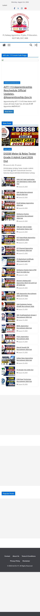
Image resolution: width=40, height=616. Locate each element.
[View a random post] (35, 45)
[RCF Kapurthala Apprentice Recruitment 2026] (8, 240)
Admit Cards (7, 149)
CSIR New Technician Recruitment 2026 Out (24, 380)
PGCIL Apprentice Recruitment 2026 (23, 338)
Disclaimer (26, 561)
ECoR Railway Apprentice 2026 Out (25, 204)
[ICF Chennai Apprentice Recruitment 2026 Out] (8, 251)
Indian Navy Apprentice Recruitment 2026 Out (25, 359)
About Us (16, 556)
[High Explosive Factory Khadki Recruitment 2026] (8, 306)
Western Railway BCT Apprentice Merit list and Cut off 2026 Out (27, 283)
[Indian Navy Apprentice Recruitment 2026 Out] (8, 360)
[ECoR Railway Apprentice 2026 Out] (8, 205)
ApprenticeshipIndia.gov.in (12, 82)
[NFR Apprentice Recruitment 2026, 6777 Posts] (8, 296)
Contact (7, 556)
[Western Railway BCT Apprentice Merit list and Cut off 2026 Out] (8, 284)
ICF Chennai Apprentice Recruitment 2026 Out (25, 249)
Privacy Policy (15, 561)
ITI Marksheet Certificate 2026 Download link (25, 260)
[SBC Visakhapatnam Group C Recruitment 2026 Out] (8, 317)
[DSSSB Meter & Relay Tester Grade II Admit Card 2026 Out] (20, 136)
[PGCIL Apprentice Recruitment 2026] (8, 339)
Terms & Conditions (29, 556)
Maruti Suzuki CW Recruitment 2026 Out (24, 348)
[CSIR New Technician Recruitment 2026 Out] (8, 381)
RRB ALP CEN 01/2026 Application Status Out (24, 228)
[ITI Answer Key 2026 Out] (8, 371)
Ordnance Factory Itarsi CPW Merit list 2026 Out (26, 271)
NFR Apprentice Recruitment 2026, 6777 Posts (26, 295)
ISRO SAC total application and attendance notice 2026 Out (26, 181)
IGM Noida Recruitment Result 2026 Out (25, 193)
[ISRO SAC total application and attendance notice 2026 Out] (8, 183)
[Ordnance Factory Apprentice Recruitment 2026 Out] (8, 217)
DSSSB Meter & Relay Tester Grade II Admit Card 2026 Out (19, 157)
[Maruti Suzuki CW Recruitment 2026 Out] (8, 350)
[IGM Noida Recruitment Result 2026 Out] (8, 195)
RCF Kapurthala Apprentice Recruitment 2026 (26, 239)
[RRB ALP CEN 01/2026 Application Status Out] (8, 229)
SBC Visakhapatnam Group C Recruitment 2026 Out (27, 316)
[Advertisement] (20, 415)
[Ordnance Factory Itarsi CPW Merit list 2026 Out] (8, 272)
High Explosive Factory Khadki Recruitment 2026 (25, 305)
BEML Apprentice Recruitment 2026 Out (24, 327)
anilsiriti (19, 165)
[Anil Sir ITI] (4, 45)
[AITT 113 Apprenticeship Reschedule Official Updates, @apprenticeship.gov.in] (20, 69)
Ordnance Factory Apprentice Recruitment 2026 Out (25, 216)
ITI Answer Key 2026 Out (25, 370)
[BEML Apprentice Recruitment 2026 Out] (8, 328)
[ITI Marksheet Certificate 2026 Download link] (8, 261)
